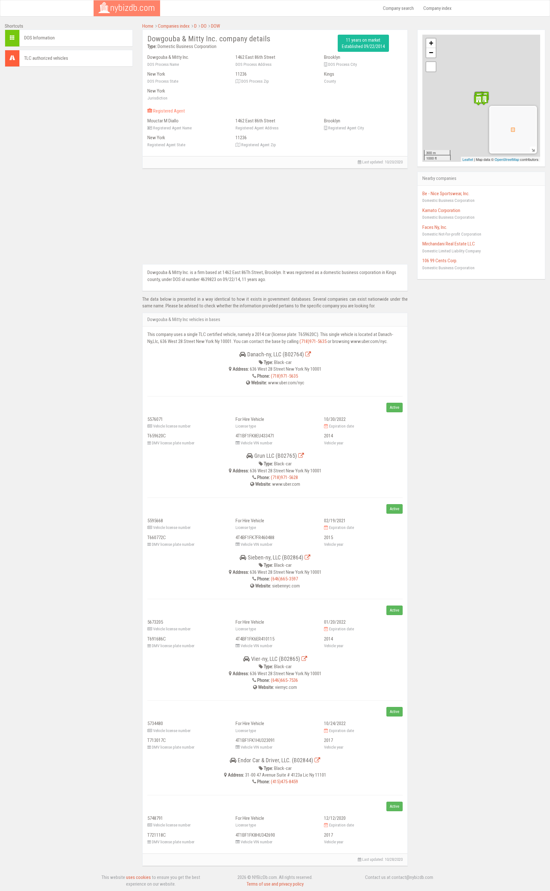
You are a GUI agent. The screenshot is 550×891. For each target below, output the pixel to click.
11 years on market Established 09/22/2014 (363, 43)
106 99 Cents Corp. (439, 261)
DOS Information (39, 38)
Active (394, 407)
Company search (398, 8)
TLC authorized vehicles (46, 58)
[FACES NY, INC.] (478, 100)
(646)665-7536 (284, 680)
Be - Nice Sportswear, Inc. (445, 193)
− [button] (431, 53)
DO (204, 26)
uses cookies (138, 877)
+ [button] (431, 43)
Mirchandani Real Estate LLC (448, 244)
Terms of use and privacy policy (275, 884)
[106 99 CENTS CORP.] (484, 100)
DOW (215, 26)
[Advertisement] (69, 116)
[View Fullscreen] (431, 67)
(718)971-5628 (284, 477)
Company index (437, 8)
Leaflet (467, 159)
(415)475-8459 (284, 782)
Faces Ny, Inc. (434, 227)
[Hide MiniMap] (533, 150)
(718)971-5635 (313, 341)
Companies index (174, 26)
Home (147, 26)
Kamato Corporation (441, 210)
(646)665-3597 (284, 579)
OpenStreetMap (507, 159)
